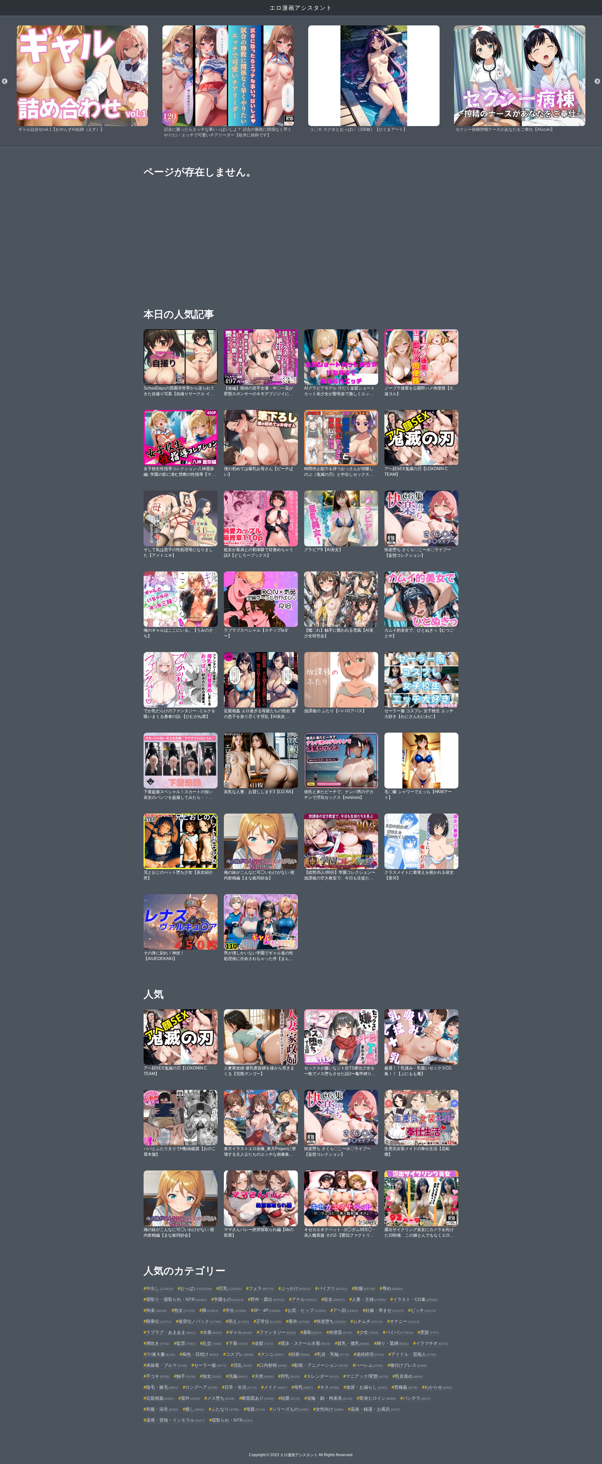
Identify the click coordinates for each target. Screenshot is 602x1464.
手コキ (157, 1376)
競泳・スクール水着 (305, 1343)
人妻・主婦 (369, 1299)
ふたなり (225, 1409)
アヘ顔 (345, 1310)
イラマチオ (432, 1343)
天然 (264, 1376)
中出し (159, 1288)
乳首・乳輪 (333, 1354)
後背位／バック (199, 1321)
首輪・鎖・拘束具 (329, 1398)
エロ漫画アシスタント (301, 8)
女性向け (329, 1409)
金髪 (264, 1343)
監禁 (186, 1343)
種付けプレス (408, 1365)
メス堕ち (221, 1398)
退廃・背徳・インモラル (175, 1420)
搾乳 (290, 1376)
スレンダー (323, 1376)
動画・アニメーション (321, 1365)
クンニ (272, 1354)
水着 (212, 1332)
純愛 (290, 1398)
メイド (275, 1387)
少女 (368, 1332)
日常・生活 (240, 1387)
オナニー (404, 1321)
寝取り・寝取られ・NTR (176, 1299)
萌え (238, 1321)
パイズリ (332, 1288)
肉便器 (340, 1332)
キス (329, 1387)
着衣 (298, 1321)
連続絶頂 (370, 1354)
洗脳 (238, 1376)
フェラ (261, 1288)
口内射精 (273, 1365)
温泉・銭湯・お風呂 (375, 1409)
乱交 (212, 1343)
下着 (238, 1343)
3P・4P (266, 1310)
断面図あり (258, 1398)
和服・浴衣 (162, 1409)
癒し (194, 1409)
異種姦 (405, 1387)
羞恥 (312, 1332)
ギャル (240, 1332)
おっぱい (196, 1288)
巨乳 (230, 1288)
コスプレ (239, 1354)
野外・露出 (267, 1299)
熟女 (184, 1310)
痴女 (212, 1376)
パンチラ (416, 1398)
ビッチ (423, 1310)
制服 (364, 1288)
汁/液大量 (160, 1354)
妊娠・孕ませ (384, 1310)
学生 (235, 1310)
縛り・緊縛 (393, 1343)
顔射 (300, 1354)
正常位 (268, 1321)
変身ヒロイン (377, 1398)
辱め (392, 1288)
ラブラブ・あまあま (171, 1332)
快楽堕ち (331, 1321)
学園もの (228, 1299)
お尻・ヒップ (307, 1310)
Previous (5, 81)
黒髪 (429, 1332)
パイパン (399, 1332)
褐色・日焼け (200, 1354)
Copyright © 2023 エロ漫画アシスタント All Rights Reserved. (301, 1455)
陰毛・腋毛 (162, 1387)
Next (597, 81)
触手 (186, 1376)
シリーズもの (290, 1409)
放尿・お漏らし (366, 1387)
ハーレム (369, 1365)
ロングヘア (201, 1387)
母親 (255, 1409)
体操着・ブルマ (166, 1365)
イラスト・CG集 (415, 1299)
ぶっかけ (295, 1288)
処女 (334, 1299)
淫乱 (242, 1365)
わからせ (438, 1387)
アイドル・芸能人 (413, 1354)
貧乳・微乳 (353, 1343)
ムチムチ (368, 1321)
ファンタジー (277, 1332)
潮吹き (157, 1343)
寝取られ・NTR (232, 1420)
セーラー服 (210, 1365)
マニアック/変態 (367, 1376)
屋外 (190, 1398)
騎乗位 (158, 1321)
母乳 (303, 1387)
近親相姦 (160, 1398)
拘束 (156, 1310)
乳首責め (409, 1376)
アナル (304, 1299)
